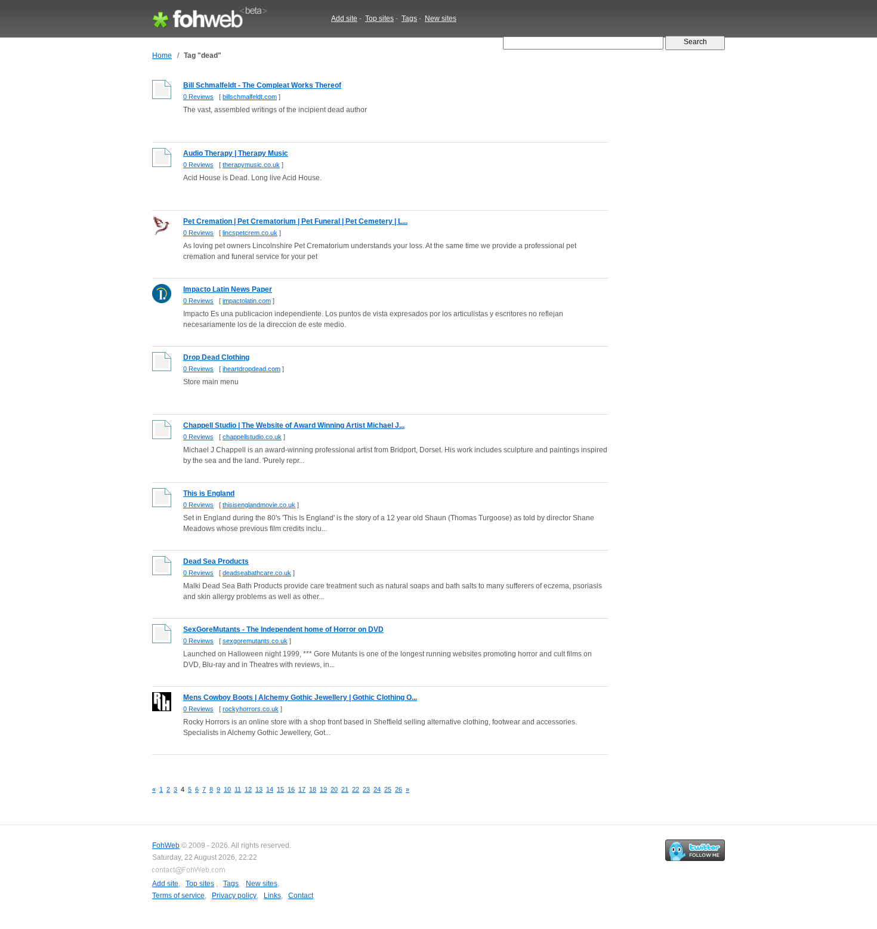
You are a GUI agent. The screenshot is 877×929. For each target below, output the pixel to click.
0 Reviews (198, 96)
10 (227, 789)
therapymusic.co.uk (251, 164)
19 (323, 789)
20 (334, 789)
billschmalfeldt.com (250, 96)
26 (398, 789)
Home (162, 55)
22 (355, 789)
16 (291, 789)
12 (248, 789)
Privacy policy (234, 895)
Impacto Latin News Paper (227, 289)
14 (269, 789)
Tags (409, 18)
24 (377, 789)
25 (387, 789)
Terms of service (178, 895)
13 (259, 789)
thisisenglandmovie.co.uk (259, 504)
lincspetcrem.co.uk (250, 232)
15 (280, 789)
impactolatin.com (247, 300)
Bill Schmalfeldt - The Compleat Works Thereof (262, 85)
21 (344, 789)
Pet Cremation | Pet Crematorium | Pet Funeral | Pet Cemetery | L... (295, 221)
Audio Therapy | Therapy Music (235, 153)
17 (301, 789)
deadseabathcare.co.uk (257, 572)
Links (272, 895)
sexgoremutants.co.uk (255, 640)
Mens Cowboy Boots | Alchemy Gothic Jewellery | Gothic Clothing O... (300, 697)
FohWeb (166, 845)
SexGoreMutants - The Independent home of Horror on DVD (283, 629)
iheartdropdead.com (251, 368)
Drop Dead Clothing (216, 357)
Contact (300, 895)
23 (366, 789)
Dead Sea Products (216, 561)
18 (312, 789)
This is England (208, 493)
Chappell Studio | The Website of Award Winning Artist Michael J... (293, 425)
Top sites (379, 18)
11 (237, 789)
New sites (440, 18)
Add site (344, 18)
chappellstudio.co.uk (252, 436)
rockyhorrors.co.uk (251, 708)
